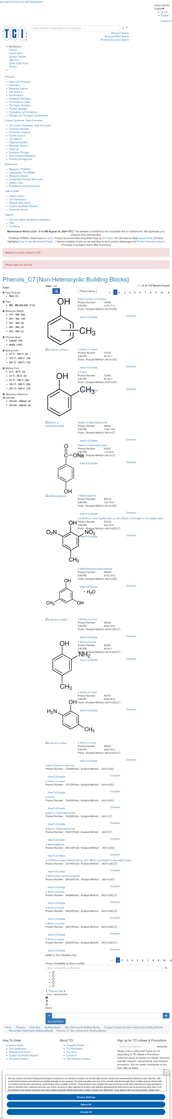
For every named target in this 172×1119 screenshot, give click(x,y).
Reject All (86, 1104)
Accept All (86, 1112)
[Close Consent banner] (166, 1072)
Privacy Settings (86, 1097)
